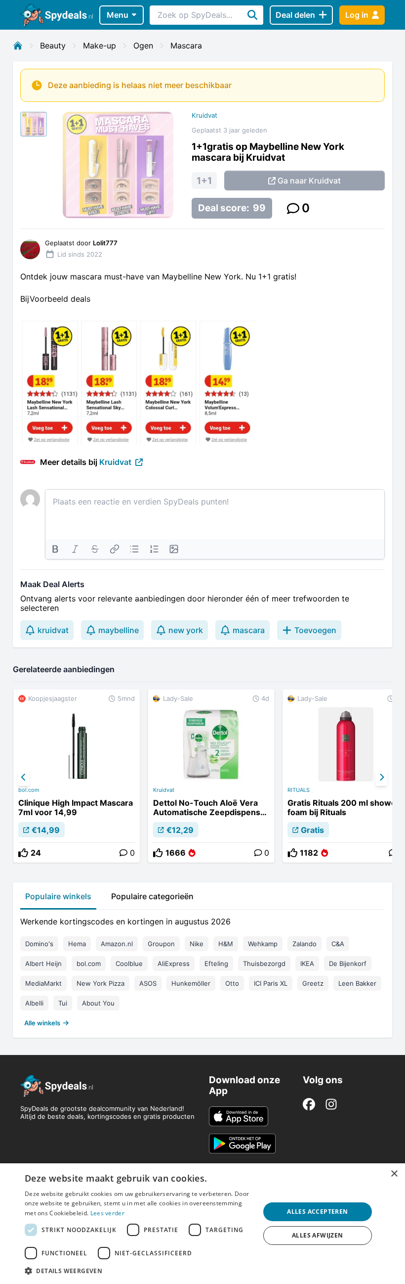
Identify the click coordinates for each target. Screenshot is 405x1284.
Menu (117, 15)
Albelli (34, 1003)
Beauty (53, 45)
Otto (232, 983)
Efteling (216, 963)
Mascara (186, 45)
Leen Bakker (357, 983)
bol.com (29, 789)
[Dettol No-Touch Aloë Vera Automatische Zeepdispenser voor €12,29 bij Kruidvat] (211, 776)
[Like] (23, 853)
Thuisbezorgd (264, 963)
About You (98, 1003)
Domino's (39, 944)
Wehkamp (263, 944)
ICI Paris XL (270, 983)
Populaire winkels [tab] (58, 896)
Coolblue (129, 963)
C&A (337, 944)
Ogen (143, 45)
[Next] (381, 777)
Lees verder (107, 1213)
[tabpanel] (202, 970)
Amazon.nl (117, 944)
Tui (62, 1003)
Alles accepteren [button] (317, 1211)
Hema (77, 944)
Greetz (313, 983)
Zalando (304, 944)
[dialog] (202, 1223)
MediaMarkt (43, 983)
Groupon (161, 944)
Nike (196, 944)
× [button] (394, 1174)
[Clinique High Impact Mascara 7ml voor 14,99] (76, 776)
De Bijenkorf (347, 963)
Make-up (99, 45)
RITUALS (298, 789)
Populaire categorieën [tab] (152, 896)
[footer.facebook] (309, 1104)
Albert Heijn (43, 963)
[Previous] (24, 777)
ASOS (148, 983)
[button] (139, 1271)
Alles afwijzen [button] (317, 1235)
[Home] (18, 45)
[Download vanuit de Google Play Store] (242, 1143)
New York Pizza (100, 983)
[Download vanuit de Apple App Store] (238, 1116)
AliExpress (174, 963)
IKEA (307, 963)
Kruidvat (204, 115)
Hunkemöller (190, 983)
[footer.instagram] (331, 1104)
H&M (225, 944)
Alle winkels (42, 1023)
